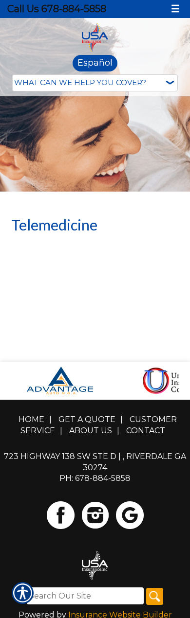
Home (31, 419)
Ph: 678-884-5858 (95, 478)
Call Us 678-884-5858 (56, 9)
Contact (145, 430)
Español (95, 62)
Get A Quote (86, 419)
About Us (90, 430)
